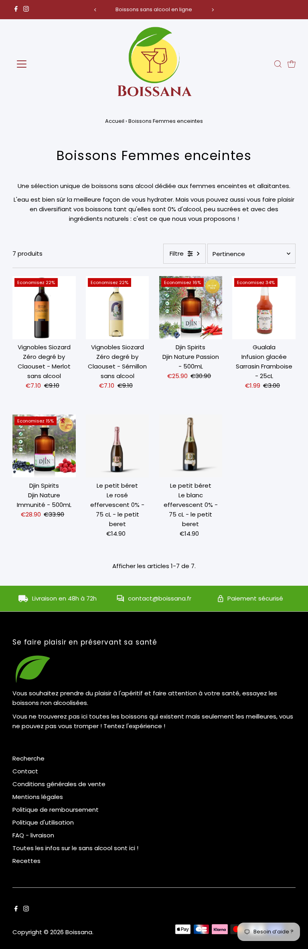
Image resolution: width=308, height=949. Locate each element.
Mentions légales (37, 797)
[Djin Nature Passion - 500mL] (191, 307)
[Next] (213, 10)
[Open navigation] (45, 64)
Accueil (114, 121)
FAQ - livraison (33, 835)
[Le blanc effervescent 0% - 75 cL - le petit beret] (191, 446)
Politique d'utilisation (43, 822)
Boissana (78, 932)
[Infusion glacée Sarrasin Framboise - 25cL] (264, 307)
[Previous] (95, 10)
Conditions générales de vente (58, 784)
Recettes (26, 861)
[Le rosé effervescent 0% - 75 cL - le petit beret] (117, 446)
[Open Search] (278, 64)
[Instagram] (26, 9)
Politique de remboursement (55, 809)
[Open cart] (292, 64)
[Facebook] (16, 9)
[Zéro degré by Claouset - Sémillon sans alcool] (117, 307)
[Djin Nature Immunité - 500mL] (44, 446)
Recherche (28, 758)
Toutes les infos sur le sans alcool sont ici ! (75, 848)
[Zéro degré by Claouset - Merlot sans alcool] (44, 307)
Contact (25, 771)
